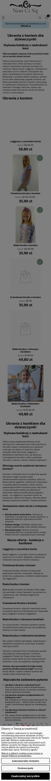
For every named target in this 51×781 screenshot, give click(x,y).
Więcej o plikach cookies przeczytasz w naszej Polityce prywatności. (22, 754)
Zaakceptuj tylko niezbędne (25, 761)
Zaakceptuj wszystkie (25, 776)
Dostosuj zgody (25, 768)
